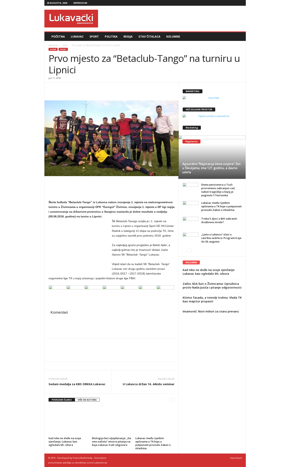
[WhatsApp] (71, 88)
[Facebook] (222, 3)
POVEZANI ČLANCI (62, 399)
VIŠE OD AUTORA (87, 399)
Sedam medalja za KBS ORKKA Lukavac (77, 384)
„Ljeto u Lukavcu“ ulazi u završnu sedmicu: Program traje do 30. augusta (221, 238)
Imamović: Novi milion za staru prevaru (211, 311)
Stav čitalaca (149, 36)
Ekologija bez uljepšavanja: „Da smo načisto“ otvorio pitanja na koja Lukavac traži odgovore (111, 441)
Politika (111, 36)
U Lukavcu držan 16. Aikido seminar (149, 384)
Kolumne (173, 36)
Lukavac (77, 36)
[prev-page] (168, 400)
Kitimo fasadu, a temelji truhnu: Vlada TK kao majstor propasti (212, 299)
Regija (128, 36)
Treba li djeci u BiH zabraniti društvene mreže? (219, 220)
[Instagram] (228, 3)
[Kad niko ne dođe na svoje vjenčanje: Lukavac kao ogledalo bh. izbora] (68, 420)
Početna (58, 36)
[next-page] (173, 400)
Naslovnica (53, 45)
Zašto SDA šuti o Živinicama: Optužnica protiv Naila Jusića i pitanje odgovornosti (212, 285)
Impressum (80, 2)
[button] (240, 36)
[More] (80, 88)
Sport (94, 36)
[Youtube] (240, 3)
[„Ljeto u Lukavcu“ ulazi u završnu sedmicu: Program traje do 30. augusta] (190, 238)
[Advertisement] (174, 18)
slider (65, 45)
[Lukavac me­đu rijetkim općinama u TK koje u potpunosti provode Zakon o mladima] (155, 420)
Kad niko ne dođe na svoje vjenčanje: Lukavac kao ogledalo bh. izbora (65, 441)
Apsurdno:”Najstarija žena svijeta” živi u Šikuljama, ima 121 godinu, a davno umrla (211, 168)
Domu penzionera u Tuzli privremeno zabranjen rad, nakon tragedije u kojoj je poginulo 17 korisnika (218, 190)
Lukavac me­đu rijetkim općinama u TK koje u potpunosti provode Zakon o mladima (153, 443)
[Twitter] (234, 3)
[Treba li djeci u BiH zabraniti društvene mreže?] (190, 223)
